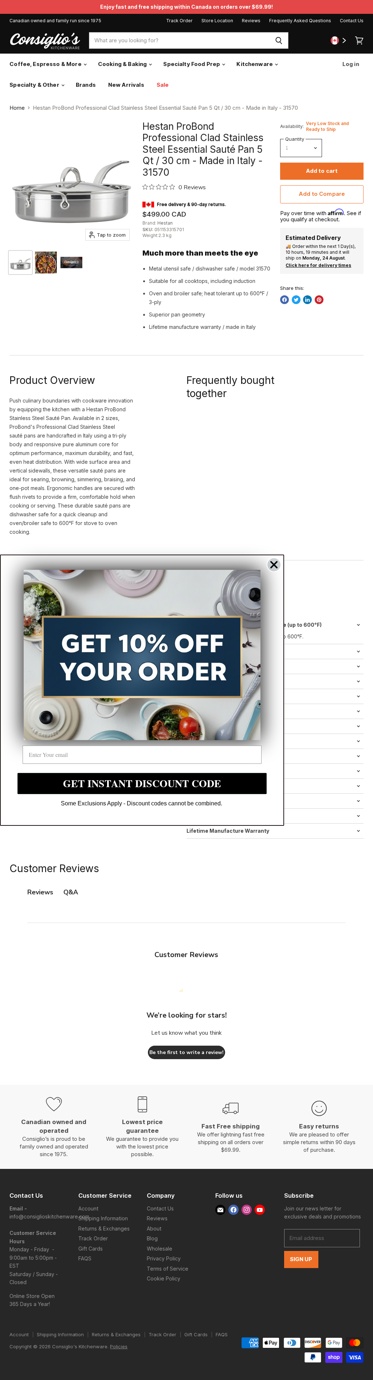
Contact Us (352, 20)
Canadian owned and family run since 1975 (55, 20)
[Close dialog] (274, 564)
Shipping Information (103, 1218)
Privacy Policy (164, 1258)
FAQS (84, 1258)
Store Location (217, 20)
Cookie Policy (163, 1278)
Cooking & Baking (123, 64)
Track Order (179, 20)
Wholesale (159, 1248)
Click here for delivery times (318, 265)
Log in (350, 64)
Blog (152, 1238)
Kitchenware (255, 64)
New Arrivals (126, 84)
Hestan (165, 223)
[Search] (278, 40)
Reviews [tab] (40, 892)
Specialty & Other (34, 84)
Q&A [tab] (70, 892)
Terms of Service (167, 1269)
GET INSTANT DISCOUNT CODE (142, 783)
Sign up (301, 1259)
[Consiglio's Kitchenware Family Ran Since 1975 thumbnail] (71, 262)
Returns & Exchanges (104, 1228)
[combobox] (179, 40)
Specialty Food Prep (192, 64)
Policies (118, 1346)
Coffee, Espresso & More (46, 64)
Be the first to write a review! (186, 1052)
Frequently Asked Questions (300, 20)
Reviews (251, 20)
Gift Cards (90, 1248)
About (154, 1228)
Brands (86, 84)
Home (17, 108)
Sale (163, 84)
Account (88, 1208)
